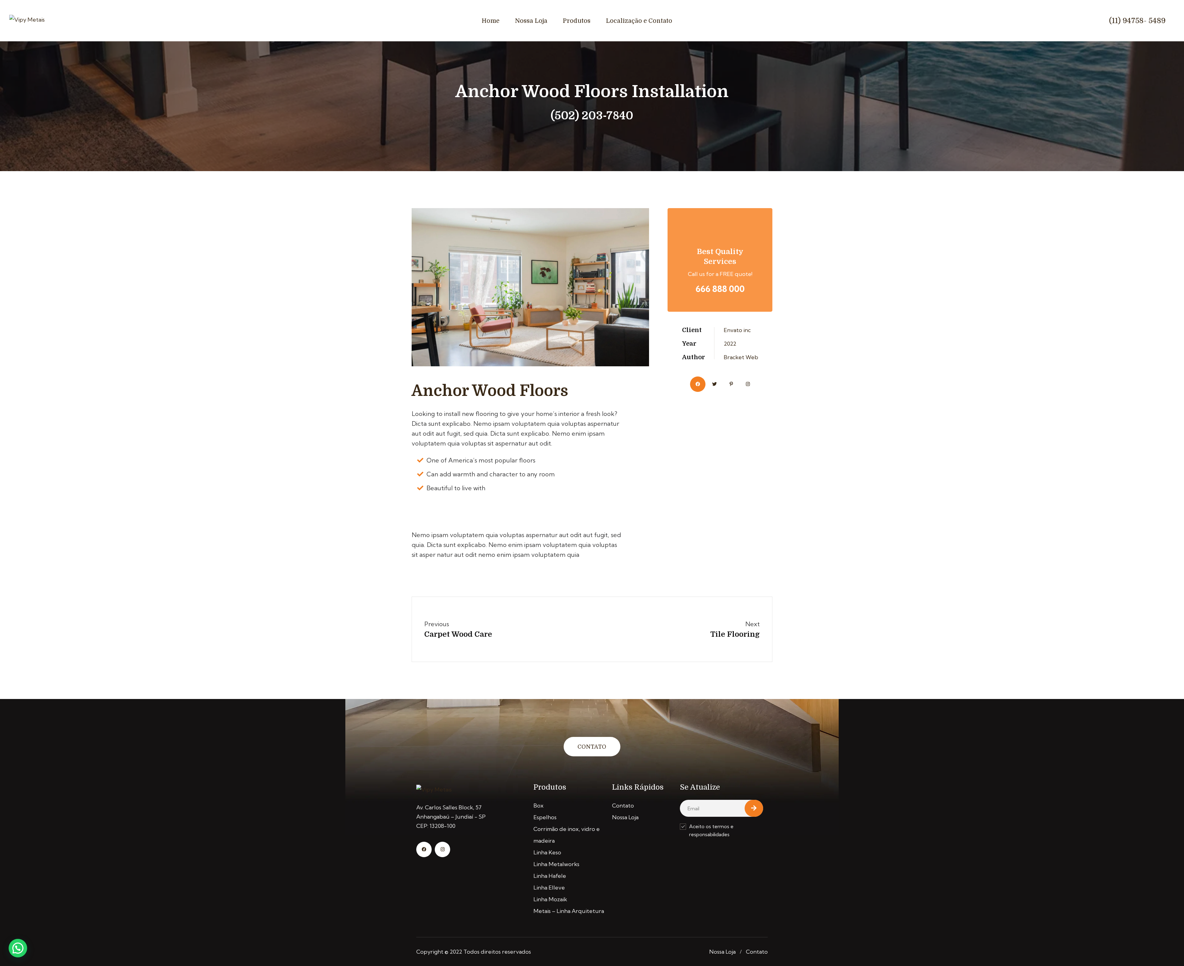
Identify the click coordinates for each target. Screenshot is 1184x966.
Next (752, 624)
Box (538, 805)
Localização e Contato (639, 20)
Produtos (576, 20)
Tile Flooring (735, 634)
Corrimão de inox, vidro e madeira (566, 834)
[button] (18, 948)
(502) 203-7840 (592, 115)
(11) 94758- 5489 (1137, 20)
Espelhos (545, 817)
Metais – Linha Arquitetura (568, 911)
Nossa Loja (531, 20)
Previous (436, 624)
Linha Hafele (549, 875)
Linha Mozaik (550, 899)
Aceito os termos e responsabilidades (711, 830)
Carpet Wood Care (458, 634)
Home (491, 20)
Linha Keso (547, 852)
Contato (592, 747)
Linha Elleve (549, 887)
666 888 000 (720, 288)
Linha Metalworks (556, 864)
